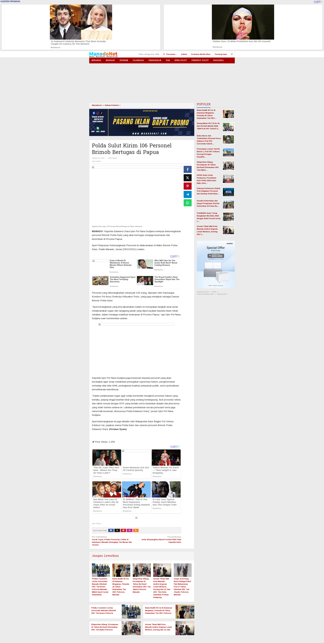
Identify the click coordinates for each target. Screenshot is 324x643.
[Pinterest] (123, 530)
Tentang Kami (222, 294)
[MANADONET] (103, 54)
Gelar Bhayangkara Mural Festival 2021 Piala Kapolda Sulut (161, 539)
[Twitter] (117, 530)
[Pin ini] (188, 186)
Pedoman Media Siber (205, 294)
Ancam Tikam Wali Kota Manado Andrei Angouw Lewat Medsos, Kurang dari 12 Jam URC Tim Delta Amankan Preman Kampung (158, 629)
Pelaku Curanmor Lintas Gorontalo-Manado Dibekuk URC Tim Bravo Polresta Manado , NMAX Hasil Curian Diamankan (100, 587)
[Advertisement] (162, 82)
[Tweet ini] (188, 177)
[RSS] (136, 530)
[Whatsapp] (188, 202)
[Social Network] (232, 54)
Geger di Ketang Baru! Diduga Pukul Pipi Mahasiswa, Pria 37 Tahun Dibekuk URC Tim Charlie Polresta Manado (182, 587)
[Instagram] (129, 530)
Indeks (214, 292)
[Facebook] (111, 530)
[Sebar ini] (188, 169)
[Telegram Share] (188, 194)
